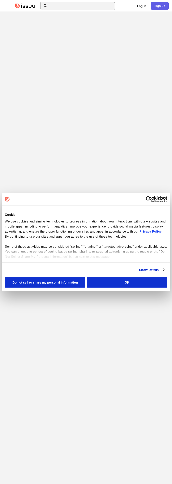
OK (127, 282)
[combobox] (81, 6)
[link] (141, 6)
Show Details (149, 269)
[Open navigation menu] (7, 6)
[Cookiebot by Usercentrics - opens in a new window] (148, 199)
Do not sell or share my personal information (45, 282)
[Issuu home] (25, 6)
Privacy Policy (150, 231)
